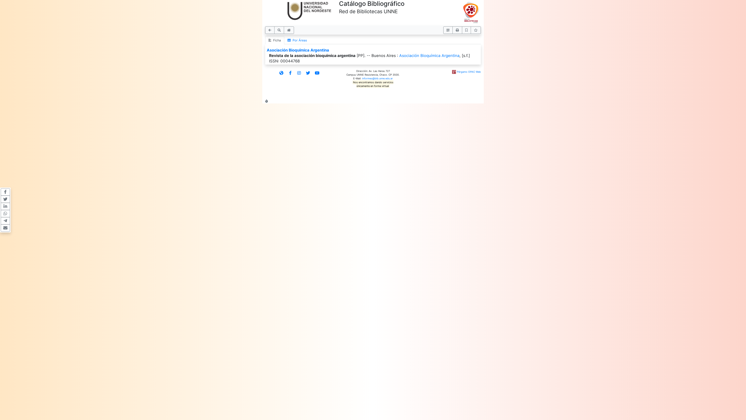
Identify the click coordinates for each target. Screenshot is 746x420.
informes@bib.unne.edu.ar (377, 78)
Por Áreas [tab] (299, 40)
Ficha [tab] (276, 40)
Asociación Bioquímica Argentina (298, 50)
